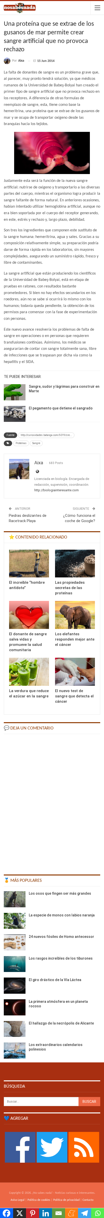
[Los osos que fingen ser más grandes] (14, 899)
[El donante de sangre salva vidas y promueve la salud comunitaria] (29, 615)
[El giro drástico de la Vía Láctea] (14, 986)
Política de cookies (39, 1200)
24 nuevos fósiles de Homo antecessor (61, 937)
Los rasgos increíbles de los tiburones (61, 958)
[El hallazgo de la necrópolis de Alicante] (14, 1029)
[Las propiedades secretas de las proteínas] (75, 564)
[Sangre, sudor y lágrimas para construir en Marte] (14, 392)
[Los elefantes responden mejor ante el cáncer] (75, 615)
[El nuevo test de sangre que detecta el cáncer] (75, 672)
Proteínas (21, 443)
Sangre (36, 443)
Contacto (88, 1200)
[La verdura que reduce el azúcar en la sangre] (29, 672)
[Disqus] (52, 802)
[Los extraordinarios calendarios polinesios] (14, 1050)
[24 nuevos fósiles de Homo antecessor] (14, 942)
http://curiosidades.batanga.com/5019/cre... (46, 435)
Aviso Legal (17, 1200)
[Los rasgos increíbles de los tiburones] (14, 964)
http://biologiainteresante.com (56, 490)
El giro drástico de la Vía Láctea (55, 980)
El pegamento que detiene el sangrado (61, 408)
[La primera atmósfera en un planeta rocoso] (14, 1007)
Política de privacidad (66, 1200)
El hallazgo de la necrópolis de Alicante (61, 1023)
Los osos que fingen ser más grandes (60, 893)
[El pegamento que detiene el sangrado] (14, 414)
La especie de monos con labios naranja (62, 915)
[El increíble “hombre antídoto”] (29, 564)
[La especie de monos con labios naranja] (14, 921)
